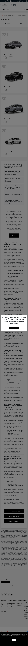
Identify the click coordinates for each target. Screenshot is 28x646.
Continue (14, 328)
